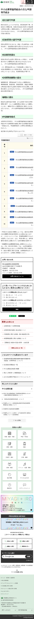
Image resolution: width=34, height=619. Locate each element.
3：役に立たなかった (10, 297)
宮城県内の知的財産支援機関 (11, 409)
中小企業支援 (7, 389)
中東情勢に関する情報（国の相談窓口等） (17, 334)
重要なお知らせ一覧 (17, 348)
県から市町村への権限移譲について (15, 373)
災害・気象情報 (23, 2)
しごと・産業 (11, 565)
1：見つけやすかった (10, 303)
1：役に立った (8, 295)
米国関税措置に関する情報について (15, 338)
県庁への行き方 (6, 610)
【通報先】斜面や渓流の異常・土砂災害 (16, 342)
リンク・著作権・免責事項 (8, 577)
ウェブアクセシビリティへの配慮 (10, 583)
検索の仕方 (29, 560)
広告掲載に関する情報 (7, 585)
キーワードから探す (8, 553)
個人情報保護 (5, 580)
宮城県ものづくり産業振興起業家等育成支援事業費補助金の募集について (16, 404)
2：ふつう (19, 295)
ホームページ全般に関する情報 (9, 588)
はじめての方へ (5, 591)
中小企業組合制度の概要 (11, 368)
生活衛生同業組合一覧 (11, 364)
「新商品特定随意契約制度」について (13, 399)
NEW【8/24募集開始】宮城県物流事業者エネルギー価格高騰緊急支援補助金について (16, 394)
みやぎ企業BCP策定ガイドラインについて (17, 377)
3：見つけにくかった (10, 305)
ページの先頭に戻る (17, 572)
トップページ (4, 565)
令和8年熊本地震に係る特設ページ (15, 330)
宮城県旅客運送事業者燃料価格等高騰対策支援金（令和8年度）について (17, 359)
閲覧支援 (28, 2)
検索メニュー (32, 2)
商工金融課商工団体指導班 (10, 264)
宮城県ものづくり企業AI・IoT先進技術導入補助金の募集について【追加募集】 (17, 413)
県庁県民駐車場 (22, 610)
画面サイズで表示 (28, 135)
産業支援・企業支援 (20, 565)
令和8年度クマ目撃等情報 (12, 326)
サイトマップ (5, 594)
